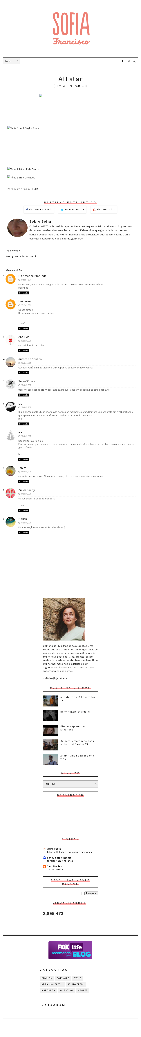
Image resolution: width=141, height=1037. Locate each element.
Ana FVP (23, 337)
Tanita (22, 468)
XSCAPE (83, 990)
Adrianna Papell (52, 984)
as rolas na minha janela (60, 860)
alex (21, 432)
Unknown (24, 301)
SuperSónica (26, 381)
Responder (23, 293)
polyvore (63, 978)
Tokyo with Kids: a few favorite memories (69, 852)
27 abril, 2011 (26, 280)
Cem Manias (54, 866)
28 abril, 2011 (26, 341)
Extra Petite (54, 848)
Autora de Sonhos (30, 359)
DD (20, 403)
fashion (46, 978)
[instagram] (129, 61)
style (78, 978)
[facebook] (122, 61)
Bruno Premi (76, 984)
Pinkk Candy (26, 490)
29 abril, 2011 (26, 494)
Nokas (22, 519)
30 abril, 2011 (26, 523)
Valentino (66, 990)
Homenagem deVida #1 (75, 711)
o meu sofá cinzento (59, 857)
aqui (28, 189)
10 (85, 86)
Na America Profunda (32, 276)
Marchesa (48, 990)
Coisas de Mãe (55, 869)
